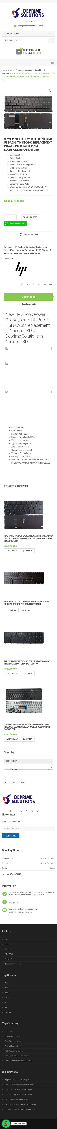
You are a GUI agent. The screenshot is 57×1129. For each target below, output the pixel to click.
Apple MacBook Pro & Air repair (17, 1080)
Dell (6, 998)
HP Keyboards (21, 247)
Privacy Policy (10, 959)
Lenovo (8, 1012)
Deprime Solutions (25, 250)
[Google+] (16, 811)
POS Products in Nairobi (14, 1051)
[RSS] (38, 811)
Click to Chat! (19, 1123)
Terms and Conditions (13, 964)
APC (6, 988)
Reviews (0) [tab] (28, 304)
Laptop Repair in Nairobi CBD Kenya (18, 1061)
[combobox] (28, 40)
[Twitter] (10, 811)
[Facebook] (5, 811)
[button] (50, 91)
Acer (7, 983)
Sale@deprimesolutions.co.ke (20, 912)
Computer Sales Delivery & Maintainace (20, 1109)
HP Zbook (43, 250)
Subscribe (11, 836)
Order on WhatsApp (17, 223)
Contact (8, 949)
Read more (11, 610)
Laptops (8, 1031)
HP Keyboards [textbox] (28, 769)
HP (36, 250)
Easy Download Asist (13, 1041)
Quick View (27, 551)
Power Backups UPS (13, 1036)
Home (4, 70)
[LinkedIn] (21, 811)
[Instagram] (27, 811)
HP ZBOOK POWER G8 (29, 253)
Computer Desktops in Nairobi (16, 1056)
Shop (12, 70)
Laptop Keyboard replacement (16, 1099)
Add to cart (31, 217)
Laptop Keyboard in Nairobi (29, 70)
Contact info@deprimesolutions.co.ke (23, 909)
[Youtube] (32, 811)
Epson (7, 1003)
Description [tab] (29, 296)
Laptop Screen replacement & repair (19, 1090)
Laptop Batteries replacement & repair (19, 1085)
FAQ (6, 939)
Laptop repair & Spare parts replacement (20, 1104)
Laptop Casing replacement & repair (19, 1095)
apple (7, 993)
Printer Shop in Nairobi (13, 1046)
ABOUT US (9, 954)
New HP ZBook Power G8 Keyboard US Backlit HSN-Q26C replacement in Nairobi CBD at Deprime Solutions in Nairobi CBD (27, 328)
